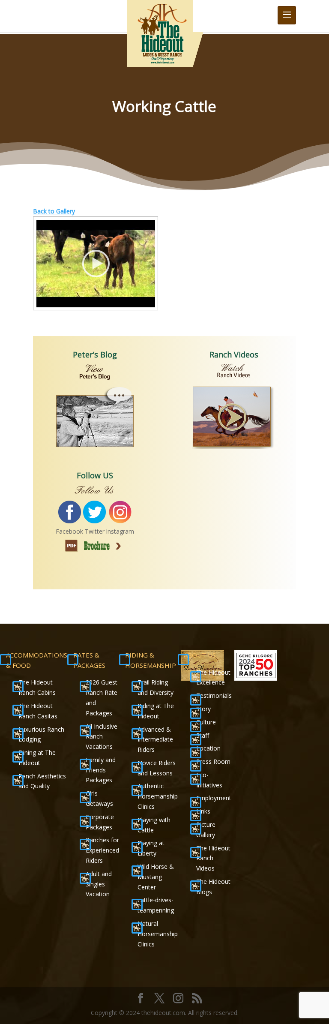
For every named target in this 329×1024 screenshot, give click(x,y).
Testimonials (214, 695)
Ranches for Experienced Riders (102, 850)
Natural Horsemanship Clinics (158, 933)
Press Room (213, 761)
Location (208, 748)
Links (203, 811)
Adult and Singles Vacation (99, 884)
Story (203, 709)
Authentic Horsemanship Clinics (158, 796)
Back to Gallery (54, 211)
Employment (213, 798)
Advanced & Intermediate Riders (155, 739)
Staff (202, 735)
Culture (206, 722)
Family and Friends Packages (101, 770)
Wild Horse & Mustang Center (156, 876)
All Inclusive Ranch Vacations (101, 736)
